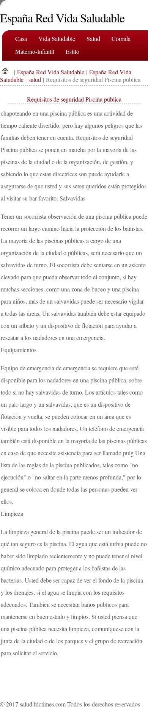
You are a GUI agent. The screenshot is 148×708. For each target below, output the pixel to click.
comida (121, 38)
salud (34, 79)
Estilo (72, 51)
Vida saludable (56, 38)
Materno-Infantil (34, 51)
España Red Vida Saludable (50, 72)
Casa (21, 38)
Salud (93, 38)
